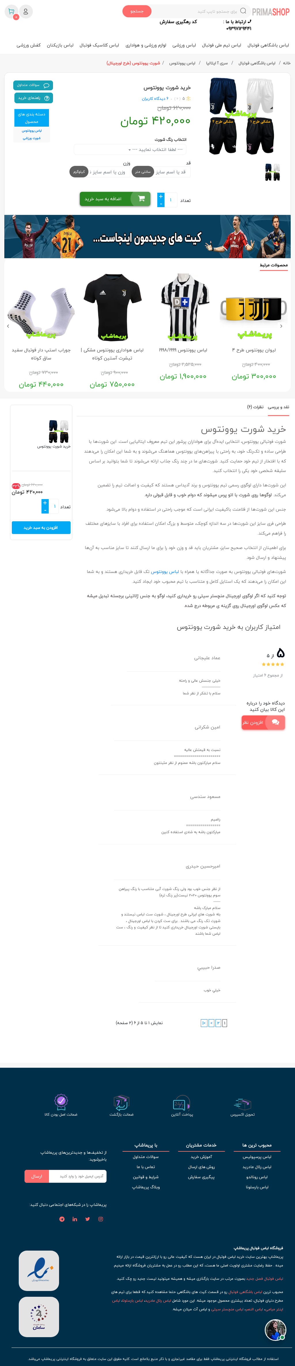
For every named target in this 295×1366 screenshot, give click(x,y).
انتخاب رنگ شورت (170, 139)
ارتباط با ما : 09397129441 (237, 25)
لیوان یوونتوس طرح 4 (254, 350)
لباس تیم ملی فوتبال (221, 45)
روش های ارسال (201, 1166)
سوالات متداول (29, 85)
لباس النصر (254, 1309)
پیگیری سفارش (201, 1177)
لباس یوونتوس (182, 63)
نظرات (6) (255, 407)
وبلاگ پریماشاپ (146, 1187)
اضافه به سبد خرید (103, 199)
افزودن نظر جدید (252, 722)
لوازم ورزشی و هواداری (146, 45)
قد (188, 163)
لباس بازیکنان (60, 45)
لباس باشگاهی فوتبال (268, 45)
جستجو (137, 11)
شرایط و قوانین (145, 1177)
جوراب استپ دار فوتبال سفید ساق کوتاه (41, 354)
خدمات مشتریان (201, 1145)
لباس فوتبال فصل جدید (264, 1278)
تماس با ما (146, 1166)
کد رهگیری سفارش (178, 22)
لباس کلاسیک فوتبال (99, 45)
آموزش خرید (201, 1156)
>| (204, 1023)
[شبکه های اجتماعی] (101, 1219)
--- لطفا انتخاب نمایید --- (157, 149)
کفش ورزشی (29, 45)
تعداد (185, 200)
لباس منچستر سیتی (227, 1309)
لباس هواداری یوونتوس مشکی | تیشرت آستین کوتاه (112, 354)
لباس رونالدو (257, 1177)
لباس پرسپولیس (257, 1156)
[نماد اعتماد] (38, 1270)
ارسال (36, 1176)
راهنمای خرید (29, 97)
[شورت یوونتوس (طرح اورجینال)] (242, 116)
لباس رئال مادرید (257, 1166)
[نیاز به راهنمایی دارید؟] (275, 1329)
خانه (287, 63)
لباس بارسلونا (257, 1187)
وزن (126, 163)
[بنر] (147, 236)
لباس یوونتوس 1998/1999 (183, 350)
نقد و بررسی (278, 407)
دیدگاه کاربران (153, 98)
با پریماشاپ (146, 1145)
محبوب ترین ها (257, 1145)
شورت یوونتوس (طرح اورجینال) (133, 63)
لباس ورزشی (184, 45)
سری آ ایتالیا (217, 63)
